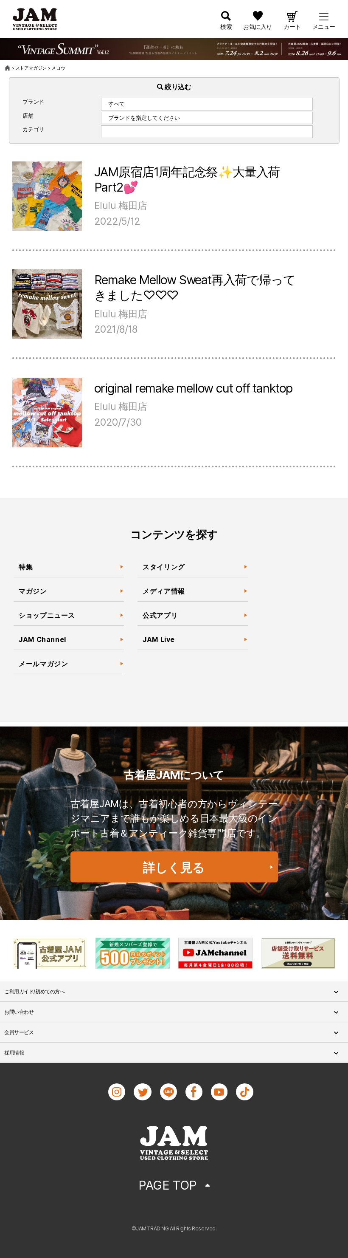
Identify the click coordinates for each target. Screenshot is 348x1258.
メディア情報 (164, 591)
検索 (226, 26)
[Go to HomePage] (8, 68)
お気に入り (257, 26)
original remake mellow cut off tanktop (193, 388)
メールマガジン (43, 663)
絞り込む (177, 86)
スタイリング (164, 567)
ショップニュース (47, 615)
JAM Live (159, 639)
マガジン (33, 591)
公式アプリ (160, 615)
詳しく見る (174, 867)
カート (292, 26)
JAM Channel (42, 639)
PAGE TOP (167, 1185)
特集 (26, 567)
